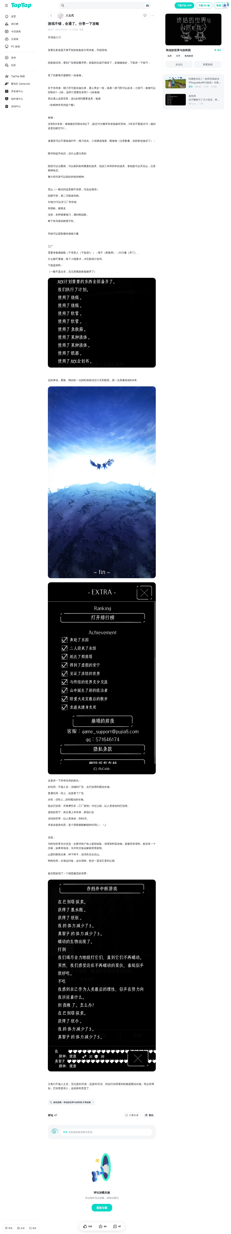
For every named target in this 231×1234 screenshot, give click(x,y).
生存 (170, 56)
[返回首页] (21, 5)
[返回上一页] (51, 15)
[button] (221, 5)
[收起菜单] (6, 5)
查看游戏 (208, 64)
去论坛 (179, 64)
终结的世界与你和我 (178, 50)
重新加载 (101, 1207)
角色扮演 (189, 56)
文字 (178, 56)
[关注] (145, 15)
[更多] (152, 15)
